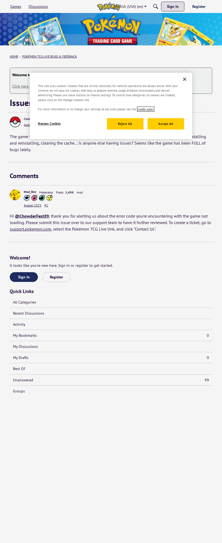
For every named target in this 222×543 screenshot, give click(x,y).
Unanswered (111, 380)
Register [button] (56, 277)
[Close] (185, 79)
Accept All (165, 124)
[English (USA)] (108, 6)
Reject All (125, 124)
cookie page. (146, 109)
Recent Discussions (28, 313)
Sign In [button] (24, 277)
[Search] (156, 6)
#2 (46, 205)
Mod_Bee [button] (30, 192)
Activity (19, 324)
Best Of (19, 368)
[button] (15, 121)
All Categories (24, 302)
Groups (19, 391)
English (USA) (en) (128, 6)
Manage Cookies (49, 123)
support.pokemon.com (30, 229)
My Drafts (111, 357)
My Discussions (25, 346)
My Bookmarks (111, 335)
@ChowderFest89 (32, 216)
